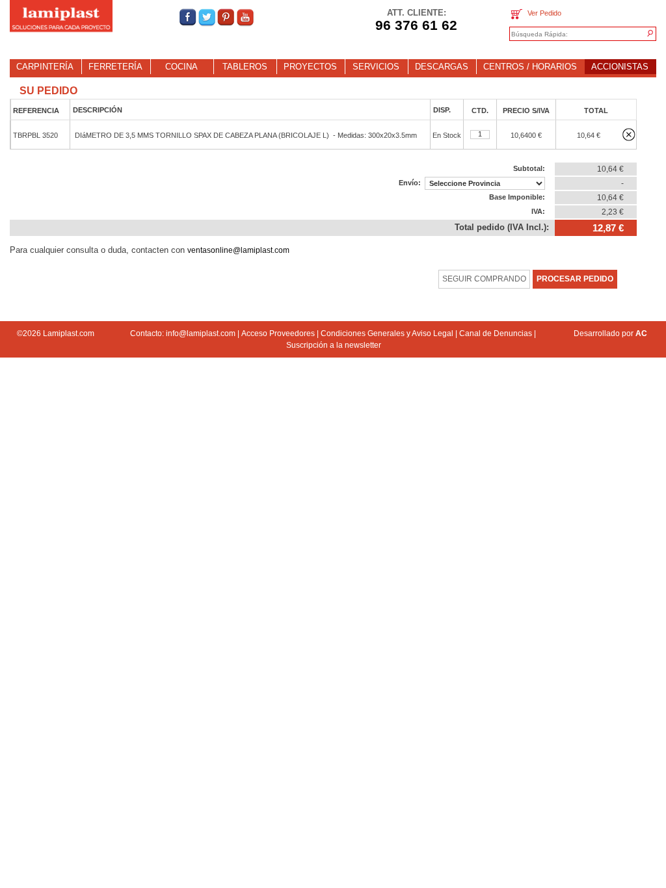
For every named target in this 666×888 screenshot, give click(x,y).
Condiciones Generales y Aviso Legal (387, 333)
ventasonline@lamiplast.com (238, 250)
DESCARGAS (441, 67)
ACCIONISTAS (619, 67)
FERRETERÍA (115, 67)
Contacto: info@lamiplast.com (182, 333)
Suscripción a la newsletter (333, 345)
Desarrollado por (610, 333)
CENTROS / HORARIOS (530, 67)
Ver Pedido (542, 13)
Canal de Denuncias (495, 333)
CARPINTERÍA (44, 67)
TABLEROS (244, 67)
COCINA (181, 67)
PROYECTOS (310, 67)
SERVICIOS (376, 67)
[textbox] (571, 34)
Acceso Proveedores (278, 333)
